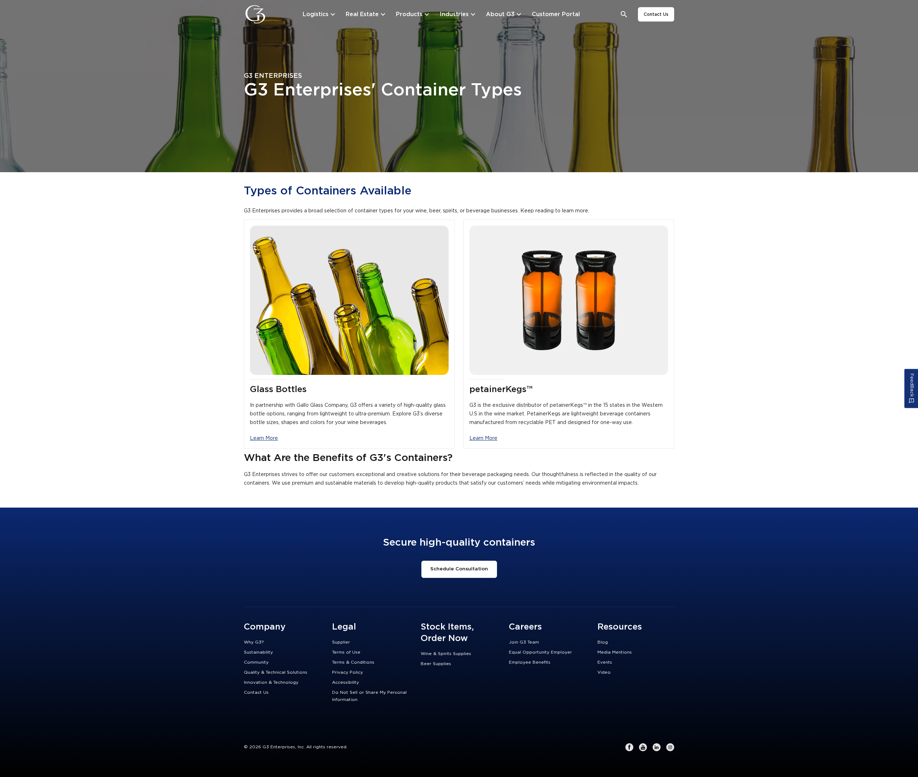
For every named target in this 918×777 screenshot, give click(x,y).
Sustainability (258, 652)
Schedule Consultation (459, 568)
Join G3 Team (524, 642)
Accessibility (345, 682)
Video (604, 672)
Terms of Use (346, 652)
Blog (602, 642)
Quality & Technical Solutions (275, 672)
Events (604, 662)
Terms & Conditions (353, 662)
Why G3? (254, 642)
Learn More (264, 438)
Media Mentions (614, 652)
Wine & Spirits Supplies (446, 653)
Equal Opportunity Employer (540, 652)
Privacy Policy (347, 672)
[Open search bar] (624, 14)
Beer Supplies (436, 663)
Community (256, 662)
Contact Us (656, 14)
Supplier (341, 642)
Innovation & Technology (271, 682)
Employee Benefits (529, 662)
